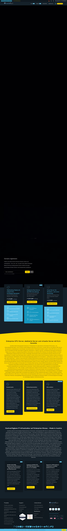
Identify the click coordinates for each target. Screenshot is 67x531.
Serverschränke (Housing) (9, 521)
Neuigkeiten (21, 509)
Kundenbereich (22, 505)
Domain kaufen (10, 411)
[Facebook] (50, 509)
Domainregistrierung (8, 523)
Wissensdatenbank (22, 507)
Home (32, 3)
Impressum (36, 513)
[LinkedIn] (59, 509)
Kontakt (20, 510)
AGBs (35, 515)
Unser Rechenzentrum (17, 0)
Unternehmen (44, 3)
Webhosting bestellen (32, 408)
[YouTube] (56, 509)
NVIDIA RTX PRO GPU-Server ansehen (23, 272)
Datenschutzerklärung (38, 517)
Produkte (37, 3)
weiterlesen (10, 488)
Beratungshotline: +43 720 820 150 (60, 0)
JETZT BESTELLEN (8, 272)
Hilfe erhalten (50, 409)
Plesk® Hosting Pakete (8, 505)
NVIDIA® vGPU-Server (8, 518)
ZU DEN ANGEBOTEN (12, 302)
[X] (53, 509)
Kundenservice (51, 3)
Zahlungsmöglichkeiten (38, 507)
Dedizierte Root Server (8, 507)
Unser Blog (36, 509)
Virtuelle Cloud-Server (8, 520)
